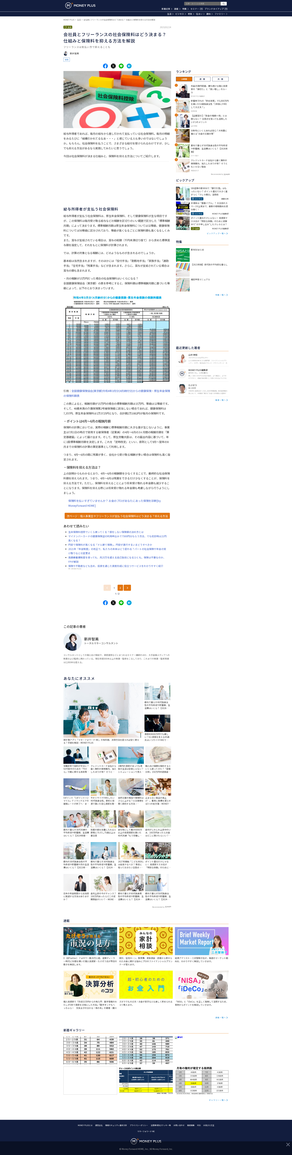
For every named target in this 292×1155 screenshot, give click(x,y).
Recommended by (158, 907)
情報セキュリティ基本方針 (116, 1125)
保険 (66, 59)
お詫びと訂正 (208, 1125)
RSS (199, 1125)
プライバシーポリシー (139, 1125)
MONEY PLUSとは (85, 1125)
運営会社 (99, 1125)
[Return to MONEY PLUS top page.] (80, 5)
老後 (190, 13)
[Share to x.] (113, 66)
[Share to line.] (121, 66)
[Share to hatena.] (129, 66)
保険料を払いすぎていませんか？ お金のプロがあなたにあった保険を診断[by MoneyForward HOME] (114, 503)
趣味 (208, 13)
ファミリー (220, 13)
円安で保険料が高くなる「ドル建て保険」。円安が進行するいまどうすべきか (110, 544)
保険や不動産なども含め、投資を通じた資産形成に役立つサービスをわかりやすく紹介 (115, 566)
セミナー (196, 8)
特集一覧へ (220, 294)
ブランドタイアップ (216, 8)
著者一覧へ (220, 400)
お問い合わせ (179, 1125)
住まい (199, 13)
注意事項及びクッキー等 (161, 1125)
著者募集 (191, 1125)
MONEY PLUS (68, 19)
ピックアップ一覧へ (216, 233)
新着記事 (166, 8)
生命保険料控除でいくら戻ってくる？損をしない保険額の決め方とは (106, 532)
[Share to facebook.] (105, 66)
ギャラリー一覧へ (217, 1100)
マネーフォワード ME (146, 1131)
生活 (169, 13)
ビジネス (179, 13)
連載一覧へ (220, 1017)
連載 (176, 8)
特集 (184, 8)
